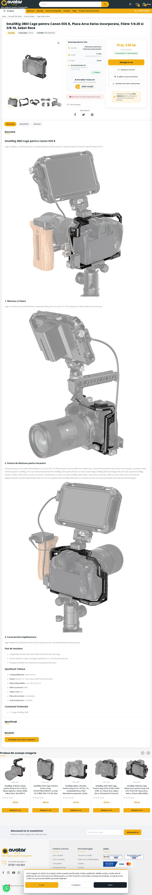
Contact (81, 867)
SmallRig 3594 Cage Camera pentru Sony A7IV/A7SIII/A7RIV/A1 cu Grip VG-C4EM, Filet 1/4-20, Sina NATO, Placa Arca (45, 790)
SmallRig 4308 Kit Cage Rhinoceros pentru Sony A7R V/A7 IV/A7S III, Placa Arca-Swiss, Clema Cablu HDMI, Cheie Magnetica (137, 790)
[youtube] (13, 872)
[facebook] (3, 872)
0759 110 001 (144, 11)
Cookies (81, 863)
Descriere (10, 124)
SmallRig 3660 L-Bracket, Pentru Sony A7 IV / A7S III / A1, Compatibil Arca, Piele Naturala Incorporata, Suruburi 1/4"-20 (76, 790)
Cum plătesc (57, 863)
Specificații (24, 124)
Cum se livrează (58, 859)
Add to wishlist (126, 70)
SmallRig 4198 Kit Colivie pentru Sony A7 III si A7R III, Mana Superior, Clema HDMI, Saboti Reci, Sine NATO (15, 789)
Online (97, 72)
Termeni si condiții (85, 855)
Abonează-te (132, 832)
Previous (13, 67)
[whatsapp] (18, 872)
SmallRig (11, 33)
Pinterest (92, 114)
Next (57, 67)
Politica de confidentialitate (88, 859)
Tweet (83, 114)
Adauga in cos (126, 62)
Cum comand (57, 855)
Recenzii (37, 124)
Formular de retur (59, 867)
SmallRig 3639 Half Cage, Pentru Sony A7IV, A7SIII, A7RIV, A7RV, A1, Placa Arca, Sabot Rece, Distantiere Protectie (106, 789)
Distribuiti (75, 114)
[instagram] (8, 872)
